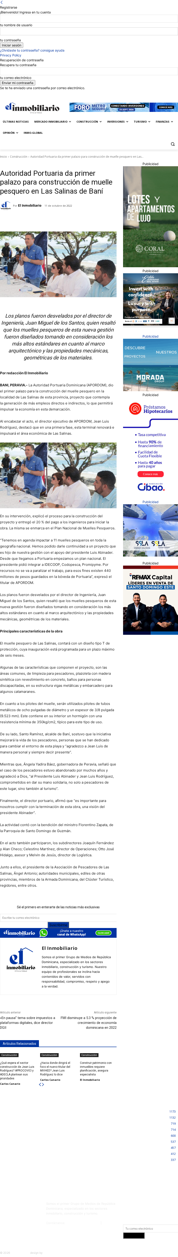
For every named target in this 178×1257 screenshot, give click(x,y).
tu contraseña (10, 40)
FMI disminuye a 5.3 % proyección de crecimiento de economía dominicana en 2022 (89, 1023)
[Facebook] (153, 93)
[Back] (1, 2)
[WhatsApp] (62, 220)
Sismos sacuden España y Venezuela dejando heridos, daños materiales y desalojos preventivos (27, 1167)
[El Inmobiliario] (6, 206)
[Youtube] (29, 1214)
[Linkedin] (165, 93)
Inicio (3, 157)
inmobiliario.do (20, 1252)
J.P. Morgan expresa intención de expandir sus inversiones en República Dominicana (89, 1117)
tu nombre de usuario (16, 25)
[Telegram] (40, 220)
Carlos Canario (10, 1083)
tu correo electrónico (15, 78)
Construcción (18, 157)
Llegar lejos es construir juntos (84, 1138)
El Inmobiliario (29, 205)
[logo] (31, 108)
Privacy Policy (10, 55)
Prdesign (49, 1252)
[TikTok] (5, 1214)
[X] (172, 93)
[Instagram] (159, 93)
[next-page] (43, 1085)
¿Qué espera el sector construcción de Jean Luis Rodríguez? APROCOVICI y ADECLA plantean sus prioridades (17, 1070)
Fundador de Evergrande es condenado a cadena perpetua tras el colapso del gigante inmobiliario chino (28, 1117)
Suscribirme (58, 925)
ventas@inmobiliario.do (83, 1223)
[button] (172, 144)
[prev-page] (39, 1085)
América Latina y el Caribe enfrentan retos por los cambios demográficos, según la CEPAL (26, 1142)
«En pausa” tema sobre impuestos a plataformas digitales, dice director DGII (27, 1023)
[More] (73, 220)
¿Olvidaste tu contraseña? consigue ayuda (32, 50)
